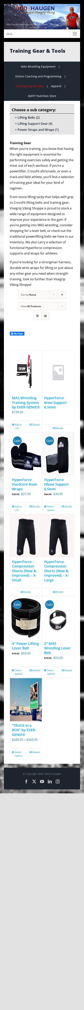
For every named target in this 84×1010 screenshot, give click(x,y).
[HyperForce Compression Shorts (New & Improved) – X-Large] (58, 535)
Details (36, 424)
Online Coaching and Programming (38, 76)
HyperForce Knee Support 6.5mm (55, 402)
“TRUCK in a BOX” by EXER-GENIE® (24, 730)
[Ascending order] (62, 295)
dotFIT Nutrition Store (42, 96)
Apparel (56, 86)
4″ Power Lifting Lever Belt (25, 645)
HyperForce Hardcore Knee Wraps (24, 484)
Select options (51, 508)
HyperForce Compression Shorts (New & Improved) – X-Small (24, 570)
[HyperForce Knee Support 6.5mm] (58, 372)
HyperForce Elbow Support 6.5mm (56, 484)
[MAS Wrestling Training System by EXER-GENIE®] (26, 372)
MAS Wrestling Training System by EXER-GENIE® (26, 402)
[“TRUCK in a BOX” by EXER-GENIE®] (26, 699)
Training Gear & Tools (29, 86)
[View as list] (45, 316)
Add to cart (18, 426)
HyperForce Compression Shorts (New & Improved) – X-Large (56, 570)
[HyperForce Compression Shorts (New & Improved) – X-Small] (26, 535)
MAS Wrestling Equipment (38, 66)
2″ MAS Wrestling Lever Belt (57, 648)
